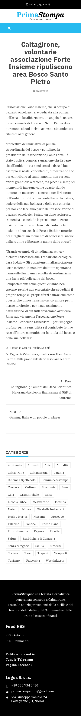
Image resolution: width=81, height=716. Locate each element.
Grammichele (29, 494)
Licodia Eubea (17, 502)
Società (45, 348)
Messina (60, 502)
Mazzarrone (41, 502)
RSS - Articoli (15, 635)
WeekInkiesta (55, 560)
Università (33, 560)
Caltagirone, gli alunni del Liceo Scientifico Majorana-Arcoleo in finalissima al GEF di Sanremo (41, 389)
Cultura (30, 487)
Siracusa (56, 546)
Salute (12, 538)
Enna (65, 487)
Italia (48, 494)
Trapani (42, 553)
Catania (27, 348)
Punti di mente (18, 531)
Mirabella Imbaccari (50, 509)
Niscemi (39, 516)
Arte (47, 465)
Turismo (14, 560)
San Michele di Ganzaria (39, 538)
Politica (30, 524)
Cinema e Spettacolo (22, 480)
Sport (27, 553)
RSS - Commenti (17, 641)
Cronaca (13, 487)
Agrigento (15, 465)
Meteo (12, 509)
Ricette (55, 531)
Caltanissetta (39, 472)
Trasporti (60, 553)
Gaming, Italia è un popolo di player (34, 414)
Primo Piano (50, 524)
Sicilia (36, 348)
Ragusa (39, 531)
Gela (11, 494)
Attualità (63, 465)
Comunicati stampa (55, 480)
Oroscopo (57, 516)
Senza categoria (18, 546)
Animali (33, 465)
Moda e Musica (18, 516)
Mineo (26, 509)
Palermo (13, 524)
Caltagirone (30, 354)
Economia (49, 487)
